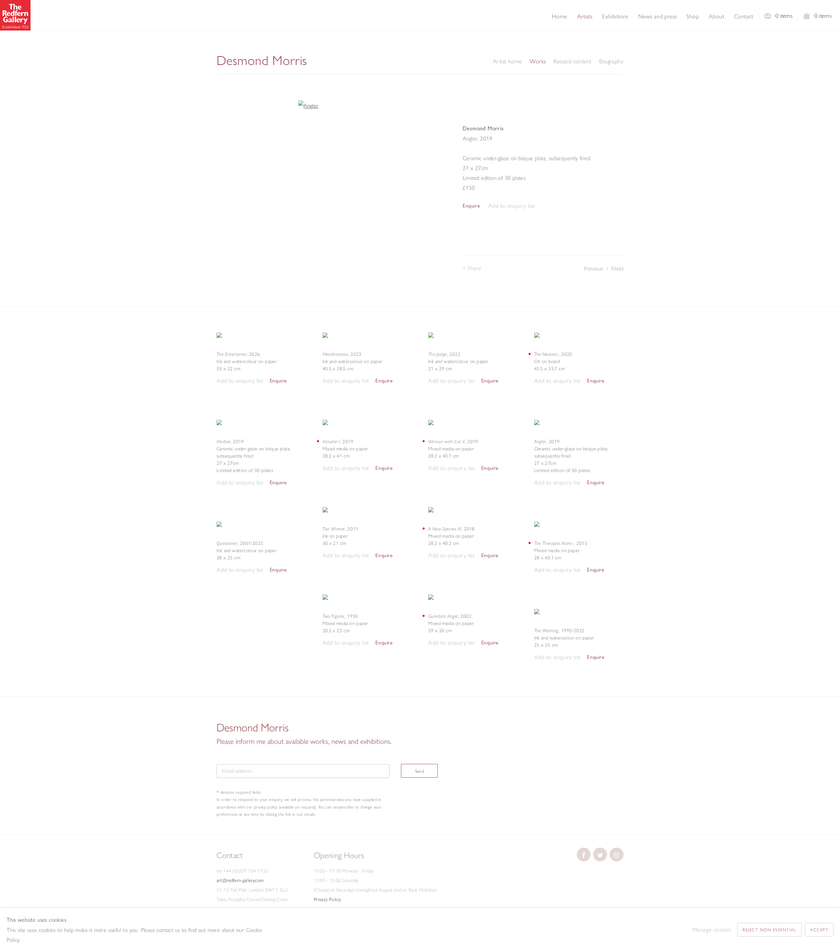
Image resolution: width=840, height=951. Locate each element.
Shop (692, 16)
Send (419, 771)
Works (538, 61)
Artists (585, 16)
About (716, 16)
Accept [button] (819, 929)
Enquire (471, 206)
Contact (743, 16)
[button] (511, 206)
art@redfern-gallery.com (240, 880)
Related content (572, 61)
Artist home (507, 61)
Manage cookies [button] (712, 929)
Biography (611, 61)
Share (474, 268)
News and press (657, 16)
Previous (593, 268)
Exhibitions (615, 16)
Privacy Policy (327, 899)
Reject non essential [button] (769, 929)
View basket (806, 18)
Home (559, 16)
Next (617, 268)
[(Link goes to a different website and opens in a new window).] (584, 854)
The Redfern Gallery (15, 15)
